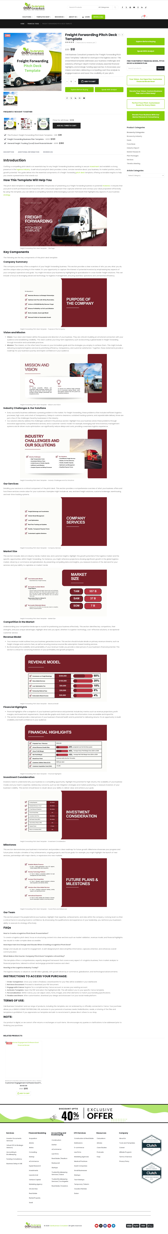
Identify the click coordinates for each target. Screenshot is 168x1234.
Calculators (101, 1139)
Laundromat (33, 1176)
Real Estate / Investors (60, 1187)
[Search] (115, 7)
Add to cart (90, 81)
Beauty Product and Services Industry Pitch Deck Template (146, 180)
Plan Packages (133, 298)
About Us (73, 17)
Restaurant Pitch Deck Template (144, 252)
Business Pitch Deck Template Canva (146, 194)
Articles (99, 1144)
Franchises (131, 287)
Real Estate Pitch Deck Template (144, 248)
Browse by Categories (135, 132)
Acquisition (33, 1139)
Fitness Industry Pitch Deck (141, 224)
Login (87, 17)
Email (84, 98)
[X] (126, 7)
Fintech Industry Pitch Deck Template (146, 220)
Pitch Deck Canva (138, 240)
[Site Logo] (35, 7)
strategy (6, 195)
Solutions (26, 17)
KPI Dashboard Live (136, 159)
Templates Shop (42, 17)
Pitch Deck (135, 236)
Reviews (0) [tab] (48, 152)
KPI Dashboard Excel (137, 156)
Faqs (98, 1157)
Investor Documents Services (14, 1140)
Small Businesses (80, 1171)
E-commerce (79, 1148)
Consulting (33, 1153)
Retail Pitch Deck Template (141, 256)
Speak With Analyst (109, 89)
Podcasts (100, 1153)
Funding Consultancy (14, 1160)
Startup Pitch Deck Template (142, 263)
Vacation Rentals (80, 1190)
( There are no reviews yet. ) (85, 42)
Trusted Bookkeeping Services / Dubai (59, 1174)
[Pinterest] (130, 7)
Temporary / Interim (81, 1185)
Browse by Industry (134, 279)
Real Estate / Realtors (59, 1159)
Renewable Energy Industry (140, 271)
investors (106, 185)
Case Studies (102, 1148)
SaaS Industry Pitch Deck (141, 259)
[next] (122, 34)
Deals (129, 283)
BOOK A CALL (98, 17)
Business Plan (134, 136)
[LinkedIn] (141, 7)
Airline (31, 1148)
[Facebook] (122, 7)
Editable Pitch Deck (138, 206)
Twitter (71, 98)
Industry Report (133, 291)
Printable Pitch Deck (139, 244)
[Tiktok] (145, 7)
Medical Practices (80, 1162)
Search (160, 68)
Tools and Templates (127, 1144)
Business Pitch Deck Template (143, 190)
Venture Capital (35, 1180)
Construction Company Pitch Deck (145, 198)
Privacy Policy (124, 1162)
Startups (55, 1168)
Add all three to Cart (66, 125)
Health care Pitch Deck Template (144, 228)
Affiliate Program (125, 1153)
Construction (56, 1141)
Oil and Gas (33, 1190)
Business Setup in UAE (14, 1164)
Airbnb (31, 1144)
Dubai (76, 1194)
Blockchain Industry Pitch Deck (143, 186)
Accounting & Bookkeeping (11, 1154)
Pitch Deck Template (137, 167)
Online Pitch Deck (138, 232)
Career (122, 1148)
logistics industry (23, 169)
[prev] (119, 34)
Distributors (78, 1144)
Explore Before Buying (79, 89)
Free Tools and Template (139, 152)
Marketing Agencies (81, 1157)
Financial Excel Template (138, 144)
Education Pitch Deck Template (143, 209)
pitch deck (80, 172)
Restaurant (56, 1164)
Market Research (136, 163)
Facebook (67, 98)
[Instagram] (138, 7)
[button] (4, 62)
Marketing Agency (35, 1185)
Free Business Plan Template (140, 148)
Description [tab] (8, 152)
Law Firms (55, 1155)
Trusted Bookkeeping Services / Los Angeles (60, 1181)
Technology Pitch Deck (140, 267)
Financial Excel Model (137, 140)
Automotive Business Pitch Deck (143, 175)
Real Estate (33, 1194)
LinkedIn (75, 98)
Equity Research (35, 1167)
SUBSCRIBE (104, 1230)
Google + (80, 98)
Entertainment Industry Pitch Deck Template (144, 215)
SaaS (31, 1203)
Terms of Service (125, 1157)
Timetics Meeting (133, 306)
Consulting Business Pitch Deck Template (147, 202)
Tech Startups (79, 1180)
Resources (59, 17)
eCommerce (34, 1162)
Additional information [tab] (28, 152)
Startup (132, 275)
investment (94, 166)
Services (130, 302)
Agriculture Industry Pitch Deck (143, 171)
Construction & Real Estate (84, 1139)
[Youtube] (134, 7)
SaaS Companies (80, 1167)
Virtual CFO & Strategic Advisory (15, 1147)
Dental (54, 1145)
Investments (33, 1171)
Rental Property (34, 1199)
